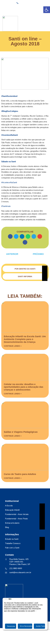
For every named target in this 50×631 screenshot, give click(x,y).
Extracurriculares (12, 523)
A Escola (9, 505)
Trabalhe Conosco (12, 543)
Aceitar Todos (40, 626)
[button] (10, 236)
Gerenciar (11, 626)
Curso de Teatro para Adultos (20, 474)
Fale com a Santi (12, 548)
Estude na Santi (11, 539)
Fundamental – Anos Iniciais (17, 514)
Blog (7, 527)
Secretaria (25, 8)
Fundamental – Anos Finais (16, 519)
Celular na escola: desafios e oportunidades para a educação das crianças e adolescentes (23, 387)
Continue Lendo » (13, 346)
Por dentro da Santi (25, 269)
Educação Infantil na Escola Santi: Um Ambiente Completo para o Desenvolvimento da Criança (25, 339)
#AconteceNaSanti (9, 182)
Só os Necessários (26, 626)
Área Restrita (40, 8)
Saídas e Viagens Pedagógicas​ (21, 432)
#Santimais (6, 206)
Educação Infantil (12, 510)
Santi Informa (25, 276)
